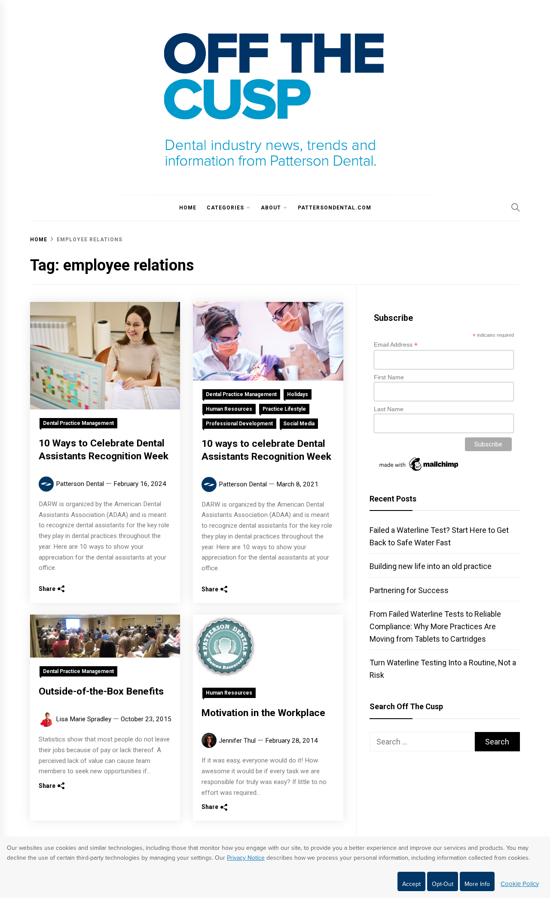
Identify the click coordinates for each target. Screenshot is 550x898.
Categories (225, 208)
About (271, 208)
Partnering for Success (409, 590)
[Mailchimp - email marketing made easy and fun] (419, 470)
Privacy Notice (246, 857)
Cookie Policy (520, 884)
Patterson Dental (80, 484)
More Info (477, 884)
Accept (411, 884)
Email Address (396, 345)
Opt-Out (442, 884)
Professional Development (239, 424)
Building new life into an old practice (431, 566)
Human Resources (229, 409)
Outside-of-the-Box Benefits (101, 691)
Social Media (299, 424)
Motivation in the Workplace (263, 713)
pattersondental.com (334, 208)
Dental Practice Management (78, 423)
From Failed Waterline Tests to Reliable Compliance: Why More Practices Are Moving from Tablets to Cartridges (435, 626)
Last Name (388, 409)
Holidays (297, 394)
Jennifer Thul (237, 740)
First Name (389, 377)
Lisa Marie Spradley (83, 719)
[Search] (515, 207)
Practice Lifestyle (284, 409)
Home (187, 208)
